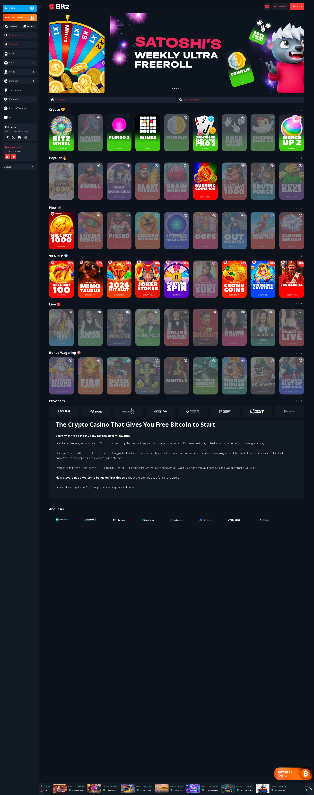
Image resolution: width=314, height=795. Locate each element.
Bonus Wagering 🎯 (65, 352)
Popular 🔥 (58, 158)
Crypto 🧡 (57, 109)
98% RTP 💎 (58, 256)
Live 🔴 (55, 304)
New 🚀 (55, 207)
